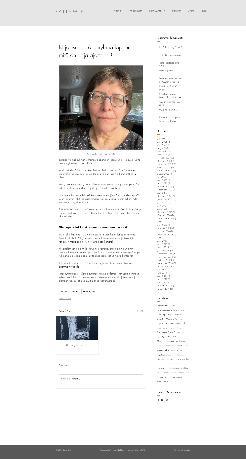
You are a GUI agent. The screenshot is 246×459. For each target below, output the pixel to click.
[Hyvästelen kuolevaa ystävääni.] (77, 328)
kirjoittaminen (178, 354)
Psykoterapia (162, 323)
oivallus (75, 291)
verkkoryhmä (89, 291)
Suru (179, 327)
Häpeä (172, 305)
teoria (182, 363)
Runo (186, 323)
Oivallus (178, 318)
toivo (174, 372)
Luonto (170, 314)
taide (170, 363)
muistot (178, 359)
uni (170, 377)
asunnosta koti (163, 350)
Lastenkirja (161, 314)
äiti (170, 381)
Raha (172, 323)
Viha (159, 345)
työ (165, 377)
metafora (169, 359)
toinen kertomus (163, 372)
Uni (169, 336)
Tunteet (177, 332)
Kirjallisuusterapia (164, 309)
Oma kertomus (65, 298)
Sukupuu (172, 327)
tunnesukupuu (183, 372)
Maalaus (178, 314)
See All (140, 310)
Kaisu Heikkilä (139, 450)
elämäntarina (176, 350)
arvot (185, 345)
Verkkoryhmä (181, 341)
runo (159, 363)
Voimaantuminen (169, 345)
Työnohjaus (162, 336)
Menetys (160, 318)
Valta (175, 336)
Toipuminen (162, 332)
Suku (165, 327)
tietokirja (184, 368)
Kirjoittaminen (178, 309)
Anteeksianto (162, 305)
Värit (180, 345)
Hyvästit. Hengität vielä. (72, 345)
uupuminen (177, 377)
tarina (176, 363)
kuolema (160, 359)
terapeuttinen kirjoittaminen (168, 368)
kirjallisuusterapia (164, 354)
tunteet (64, 291)
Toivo (170, 332)
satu (164, 363)
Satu (159, 327)
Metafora (170, 318)
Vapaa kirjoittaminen (165, 341)
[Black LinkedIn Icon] (167, 400)
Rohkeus (179, 323)
